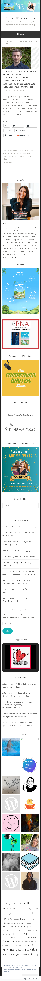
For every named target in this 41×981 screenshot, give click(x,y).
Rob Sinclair (21, 156)
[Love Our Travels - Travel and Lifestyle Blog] (30, 843)
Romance (32, 937)
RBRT (32, 934)
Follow (7, 631)
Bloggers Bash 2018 (33, 909)
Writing (22, 80)
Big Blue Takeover (24, 909)
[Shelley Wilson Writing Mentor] (30, 747)
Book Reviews (26, 919)
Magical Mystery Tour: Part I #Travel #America (19, 556)
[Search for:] (20, 505)
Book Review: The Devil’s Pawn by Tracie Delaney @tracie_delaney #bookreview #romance (17, 705)
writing (19, 954)
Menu (21, 34)
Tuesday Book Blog (25, 949)
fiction (5, 926)
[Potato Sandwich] (30, 862)
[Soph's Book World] (11, 823)
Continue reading (14, 114)
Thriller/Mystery (10, 80)
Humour (24, 930)
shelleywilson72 (18, 91)
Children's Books (8, 923)
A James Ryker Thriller (16, 150)
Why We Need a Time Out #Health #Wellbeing (19, 527)
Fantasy (21, 923)
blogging (4, 914)
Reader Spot (18, 938)
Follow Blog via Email (20, 610)
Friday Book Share (15, 926)
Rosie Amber (8, 941)
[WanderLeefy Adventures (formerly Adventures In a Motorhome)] (11, 843)
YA (31, 954)
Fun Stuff (15, 930)
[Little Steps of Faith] (30, 881)
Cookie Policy (7, 972)
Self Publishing (11, 945)
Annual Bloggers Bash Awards (11, 904)
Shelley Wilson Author (20, 18)
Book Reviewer (16, 919)
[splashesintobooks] (11, 747)
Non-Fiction (24, 934)
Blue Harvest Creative (19, 914)
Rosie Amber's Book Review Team (25, 942)
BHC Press (16, 909)
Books (6, 74)
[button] (15, 663)
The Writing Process (11, 77)
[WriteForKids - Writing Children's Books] (11, 804)
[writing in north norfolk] (11, 862)
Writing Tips (26, 954)
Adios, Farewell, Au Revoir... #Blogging (16, 550)
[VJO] (11, 785)
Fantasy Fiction (29, 923)
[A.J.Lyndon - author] (30, 823)
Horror (19, 930)
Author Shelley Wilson (20, 403)
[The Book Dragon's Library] (11, 881)
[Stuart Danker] (30, 785)
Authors (6, 71)
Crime (12, 74)
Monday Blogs (30, 930)
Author (22, 904)
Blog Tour (15, 71)
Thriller (25, 77)
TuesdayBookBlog (9, 954)
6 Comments (7, 162)
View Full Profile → (9, 257)
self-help (4, 945)
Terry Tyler (18, 946)
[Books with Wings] (29, 765)
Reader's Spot (8, 937)
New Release (12, 934)
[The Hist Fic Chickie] (30, 804)
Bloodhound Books (29, 71)
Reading (18, 74)
